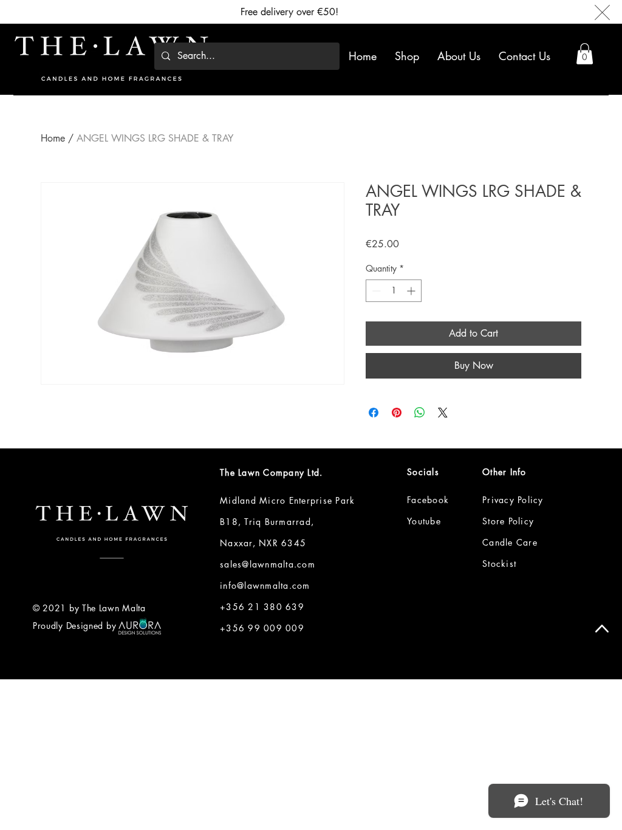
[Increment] (412, 290)
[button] (584, 53)
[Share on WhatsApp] (419, 412)
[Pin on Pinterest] (396, 412)
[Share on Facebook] (373, 412)
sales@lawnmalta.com (267, 564)
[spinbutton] (394, 290)
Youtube (424, 521)
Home (53, 138)
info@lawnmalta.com (265, 585)
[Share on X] (443, 412)
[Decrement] (375, 290)
